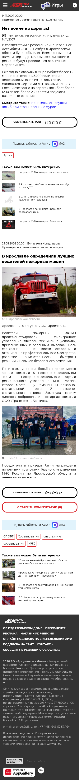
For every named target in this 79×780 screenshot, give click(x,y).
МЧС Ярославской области (21, 319)
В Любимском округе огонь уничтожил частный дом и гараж (42, 599)
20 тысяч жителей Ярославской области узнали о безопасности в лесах (42, 562)
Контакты (45, 644)
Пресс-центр (55, 628)
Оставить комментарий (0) (39, 507)
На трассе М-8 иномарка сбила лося (40, 221)
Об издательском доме (22, 628)
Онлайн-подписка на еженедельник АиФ (37, 639)
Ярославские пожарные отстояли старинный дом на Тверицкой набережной (45, 574)
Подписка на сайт (18, 644)
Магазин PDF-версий (37, 633)
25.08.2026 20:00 (13, 243)
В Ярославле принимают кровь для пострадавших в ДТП (39, 210)
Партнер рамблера (36, 761)
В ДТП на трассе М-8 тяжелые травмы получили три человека (41, 198)
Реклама (10, 633)
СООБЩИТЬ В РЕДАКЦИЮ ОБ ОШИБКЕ (31, 650)
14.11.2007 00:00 (12, 15)
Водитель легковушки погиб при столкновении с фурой (34, 105)
